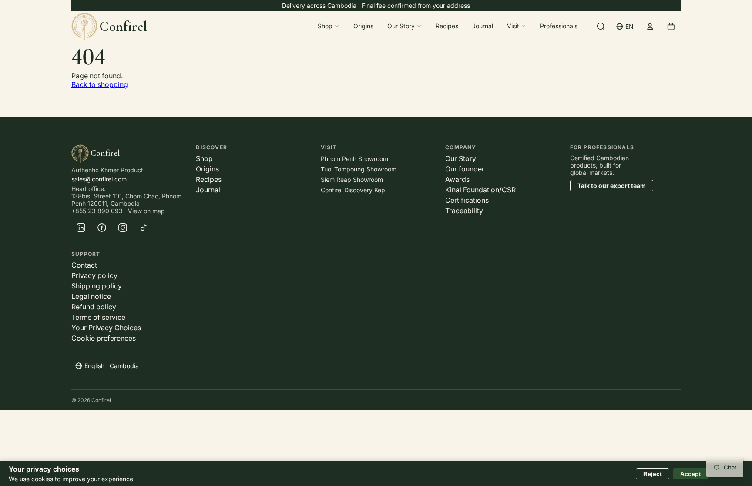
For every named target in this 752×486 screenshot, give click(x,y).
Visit (513, 26)
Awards (457, 179)
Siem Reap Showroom (352, 179)
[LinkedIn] (81, 227)
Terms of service (98, 317)
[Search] (601, 26)
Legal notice (91, 296)
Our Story (401, 26)
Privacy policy (94, 275)
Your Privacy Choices (106, 327)
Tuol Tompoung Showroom (358, 169)
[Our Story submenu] (419, 26)
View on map (146, 211)
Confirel (101, 400)
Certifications (467, 200)
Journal (482, 26)
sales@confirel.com (99, 179)
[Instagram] (122, 227)
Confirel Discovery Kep (353, 190)
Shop (325, 26)
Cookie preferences (103, 338)
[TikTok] (143, 227)
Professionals (558, 26)
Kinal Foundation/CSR (480, 189)
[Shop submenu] (336, 26)
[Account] (650, 26)
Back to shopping (99, 84)
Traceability (464, 210)
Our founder (464, 168)
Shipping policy (96, 286)
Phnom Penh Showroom (354, 158)
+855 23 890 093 (97, 211)
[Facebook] (101, 227)
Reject (652, 473)
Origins (363, 26)
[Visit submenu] (523, 26)
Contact (84, 265)
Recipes (447, 26)
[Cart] (671, 26)
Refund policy (93, 306)
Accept (690, 473)
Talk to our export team (611, 185)
